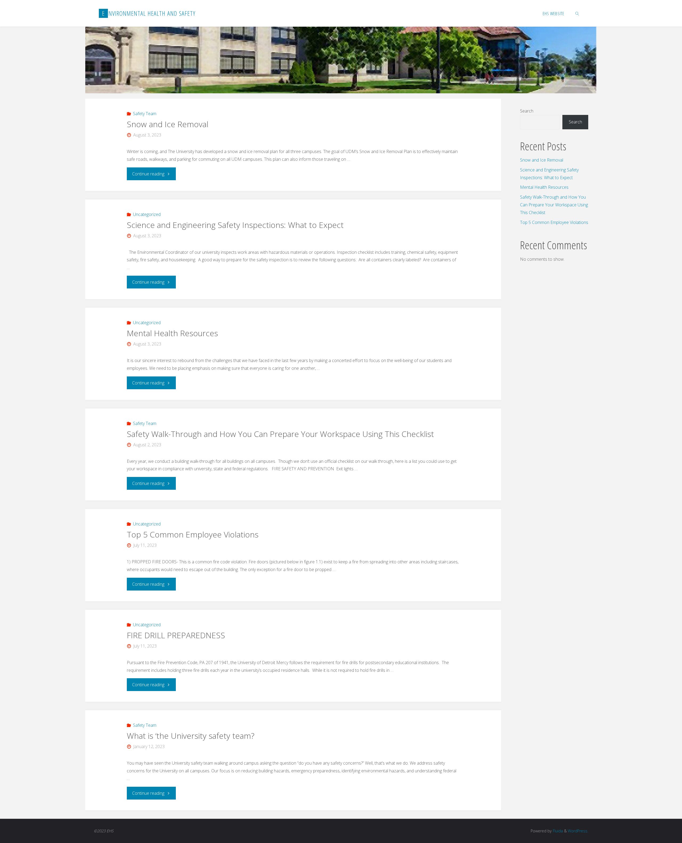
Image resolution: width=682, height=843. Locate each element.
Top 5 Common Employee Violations (192, 534)
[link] (577, 13)
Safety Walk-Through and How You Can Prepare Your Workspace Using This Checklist (280, 433)
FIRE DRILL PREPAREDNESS (177, 635)
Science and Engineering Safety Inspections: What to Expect (236, 224)
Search (526, 111)
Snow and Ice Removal (168, 124)
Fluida (557, 830)
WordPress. (578, 830)
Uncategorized (147, 214)
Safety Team (144, 114)
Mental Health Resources (173, 333)
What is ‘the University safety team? (190, 735)
